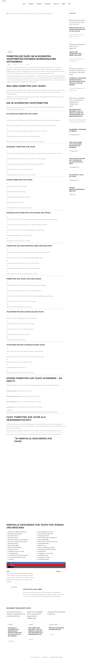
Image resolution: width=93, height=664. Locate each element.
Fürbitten (8, 575)
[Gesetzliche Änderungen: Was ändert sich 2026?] (78, 46)
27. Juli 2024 (51, 634)
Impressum (44, 657)
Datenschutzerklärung (56, 657)
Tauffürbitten (9, 581)
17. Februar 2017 (73, 151)
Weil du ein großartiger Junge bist (46, 547)
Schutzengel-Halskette (43, 543)
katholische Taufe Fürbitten (24, 577)
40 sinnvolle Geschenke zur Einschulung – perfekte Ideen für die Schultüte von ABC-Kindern (77, 81)
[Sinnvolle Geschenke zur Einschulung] (56, 618)
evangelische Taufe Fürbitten (27, 573)
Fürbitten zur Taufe (14, 577)
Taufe (31, 579)
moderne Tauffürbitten (16, 579)
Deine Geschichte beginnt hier (45, 533)
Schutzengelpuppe (13, 553)
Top (74, 24)
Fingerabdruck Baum (13, 543)
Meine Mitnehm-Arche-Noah (15, 533)
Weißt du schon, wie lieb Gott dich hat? (47, 541)
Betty (9, 64)
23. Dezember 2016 (74, 167)
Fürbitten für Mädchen (23, 575)
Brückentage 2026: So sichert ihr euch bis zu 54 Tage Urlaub (77, 29)
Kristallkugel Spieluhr (43, 555)
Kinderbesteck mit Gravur (44, 557)
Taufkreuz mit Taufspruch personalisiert (17, 541)
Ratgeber (71, 48)
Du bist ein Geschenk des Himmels (17, 557)
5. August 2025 (11, 641)
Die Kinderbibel (42, 551)
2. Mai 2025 (30, 639)
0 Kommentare (27, 64)
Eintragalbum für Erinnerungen (45, 553)
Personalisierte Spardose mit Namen (47, 549)
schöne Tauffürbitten (25, 579)
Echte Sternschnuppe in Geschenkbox (47, 537)
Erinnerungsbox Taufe (43, 535)
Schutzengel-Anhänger (43, 559)
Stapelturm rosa (42, 545)
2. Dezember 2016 (74, 180)
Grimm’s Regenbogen (43, 539)
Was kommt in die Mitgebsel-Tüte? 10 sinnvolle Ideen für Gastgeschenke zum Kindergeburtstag (35, 631)
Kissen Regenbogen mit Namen (45, 532)
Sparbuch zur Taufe (13, 549)
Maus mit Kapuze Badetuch (14, 547)
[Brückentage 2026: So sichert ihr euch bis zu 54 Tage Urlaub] (78, 22)
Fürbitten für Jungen (15, 575)
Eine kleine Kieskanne (13, 535)
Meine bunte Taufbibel (13, 545)
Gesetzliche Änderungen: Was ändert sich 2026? (75, 53)
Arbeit (70, 24)
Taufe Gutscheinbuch (13, 537)
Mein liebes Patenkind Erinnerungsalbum (18, 539)
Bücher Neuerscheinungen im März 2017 (76, 189)
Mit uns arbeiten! (35, 657)
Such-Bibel (11, 559)
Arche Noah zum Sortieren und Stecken (18, 555)
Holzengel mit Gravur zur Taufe (16, 551)
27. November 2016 (74, 134)
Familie (11, 624)
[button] (10, 563)
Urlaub (77, 24)
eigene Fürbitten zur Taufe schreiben (14, 573)
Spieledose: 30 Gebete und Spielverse (17, 532)
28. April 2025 (14, 64)
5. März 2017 (72, 194)
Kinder (55, 624)
